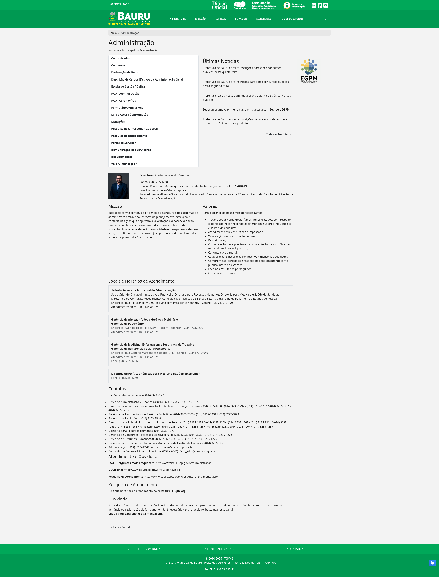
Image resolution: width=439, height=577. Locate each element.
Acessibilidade (119, 4)
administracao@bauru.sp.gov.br (169, 190)
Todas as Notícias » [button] (278, 134)
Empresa (220, 18)
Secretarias (263, 18)
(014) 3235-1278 (157, 182)
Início (113, 33)
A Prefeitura (178, 18)
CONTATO (295, 549)
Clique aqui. (180, 491)
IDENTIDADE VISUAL (219, 549)
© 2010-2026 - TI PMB (219, 558)
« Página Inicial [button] (120, 527)
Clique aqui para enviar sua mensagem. (135, 513)
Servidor (241, 18)
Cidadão (200, 18)
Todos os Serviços (291, 18)
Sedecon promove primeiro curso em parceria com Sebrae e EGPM (246, 109)
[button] (153, 58)
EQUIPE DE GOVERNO (144, 549)
